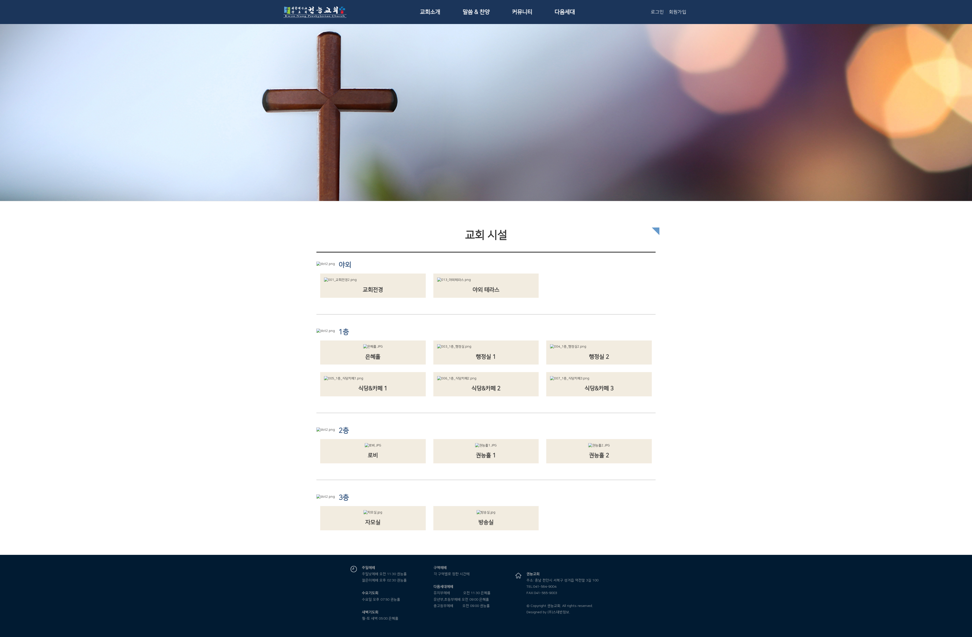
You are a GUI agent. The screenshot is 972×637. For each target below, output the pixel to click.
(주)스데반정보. (559, 612)
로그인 (657, 12)
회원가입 (677, 12)
